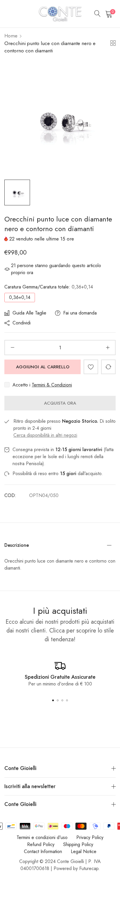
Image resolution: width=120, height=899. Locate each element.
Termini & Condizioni (52, 384)
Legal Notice (83, 851)
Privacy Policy (89, 837)
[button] (91, 367)
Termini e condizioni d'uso (42, 837)
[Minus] (12, 347)
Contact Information (43, 851)
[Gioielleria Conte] (60, 14)
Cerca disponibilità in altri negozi (45, 435)
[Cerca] (97, 13)
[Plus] (108, 347)
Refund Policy (40, 844)
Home (10, 35)
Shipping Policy (78, 844)
